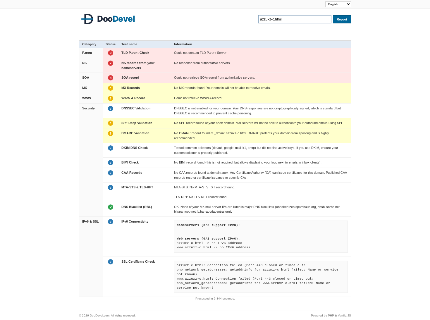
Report (342, 19)
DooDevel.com (99, 315)
